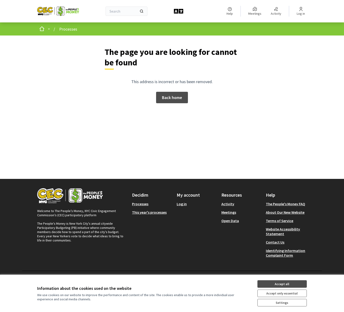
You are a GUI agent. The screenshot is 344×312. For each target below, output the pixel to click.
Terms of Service (279, 220)
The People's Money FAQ (285, 204)
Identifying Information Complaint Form (285, 253)
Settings (282, 303)
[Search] (141, 11)
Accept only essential (282, 293)
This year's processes (149, 212)
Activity (227, 204)
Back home (172, 97)
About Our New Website (285, 212)
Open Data (230, 220)
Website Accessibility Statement (283, 231)
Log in (182, 204)
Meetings (228, 212)
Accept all (282, 284)
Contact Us (275, 242)
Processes (68, 29)
